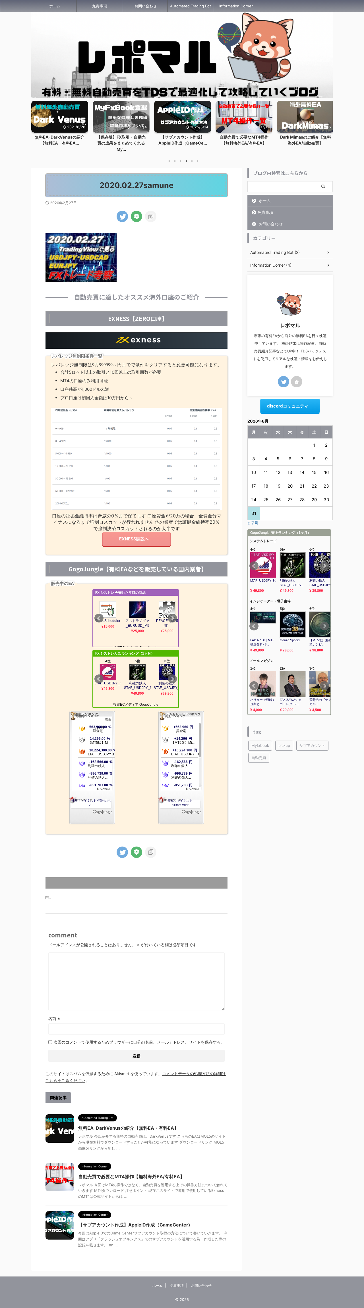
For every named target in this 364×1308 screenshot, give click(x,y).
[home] (296, 381)
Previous (36, 125)
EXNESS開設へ (134, 539)
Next (327, 125)
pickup (284, 745)
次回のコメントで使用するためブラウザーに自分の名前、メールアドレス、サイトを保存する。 (139, 1042)
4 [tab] (186, 161)
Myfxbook (260, 745)
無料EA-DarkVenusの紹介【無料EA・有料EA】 (128, 1128)
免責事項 (99, 6)
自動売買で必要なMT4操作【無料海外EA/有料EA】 (131, 1176)
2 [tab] (175, 161)
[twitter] (122, 216)
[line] (136, 216)
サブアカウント (312, 745)
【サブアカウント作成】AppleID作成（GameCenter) (134, 1225)
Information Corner (236, 6)
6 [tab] (197, 161)
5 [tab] (192, 161)
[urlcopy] (150, 216)
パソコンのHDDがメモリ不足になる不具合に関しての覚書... (305, 143)
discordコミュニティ (288, 406)
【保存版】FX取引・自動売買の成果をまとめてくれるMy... (59, 143)
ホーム (54, 6)
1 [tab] (169, 161)
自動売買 (258, 757)
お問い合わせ (146, 6)
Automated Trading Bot (190, 6)
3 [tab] (180, 161)
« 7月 (252, 523)
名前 (54, 1018)
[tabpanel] (59, 128)
